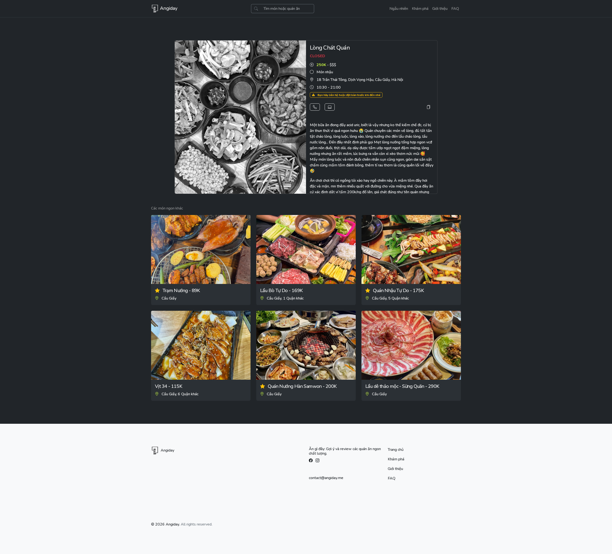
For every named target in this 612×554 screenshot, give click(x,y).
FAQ (455, 8)
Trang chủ (396, 449)
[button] (315, 107)
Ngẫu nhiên (398, 8)
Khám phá (420, 8)
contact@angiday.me (326, 478)
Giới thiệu (440, 8)
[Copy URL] (428, 107)
